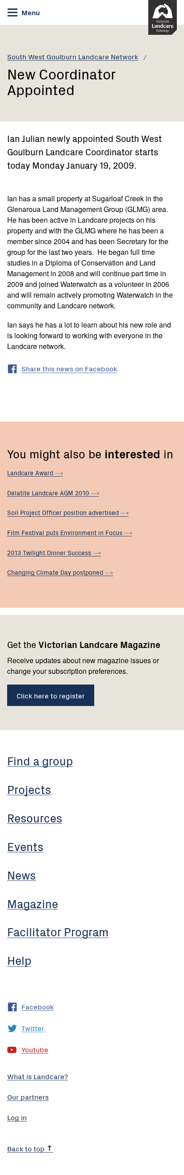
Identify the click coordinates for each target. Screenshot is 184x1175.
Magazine (32, 903)
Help (19, 960)
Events (25, 846)
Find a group (40, 760)
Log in (17, 1117)
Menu (30, 12)
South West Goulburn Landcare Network (72, 56)
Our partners (28, 1096)
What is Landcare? (37, 1076)
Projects (29, 789)
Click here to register (51, 695)
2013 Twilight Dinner (50, 552)
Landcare (31, 472)
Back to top (26, 1148)
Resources (34, 818)
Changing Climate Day (56, 572)
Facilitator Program (58, 931)
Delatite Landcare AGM (49, 492)
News (21, 875)
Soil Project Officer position (64, 512)
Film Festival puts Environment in (65, 532)
